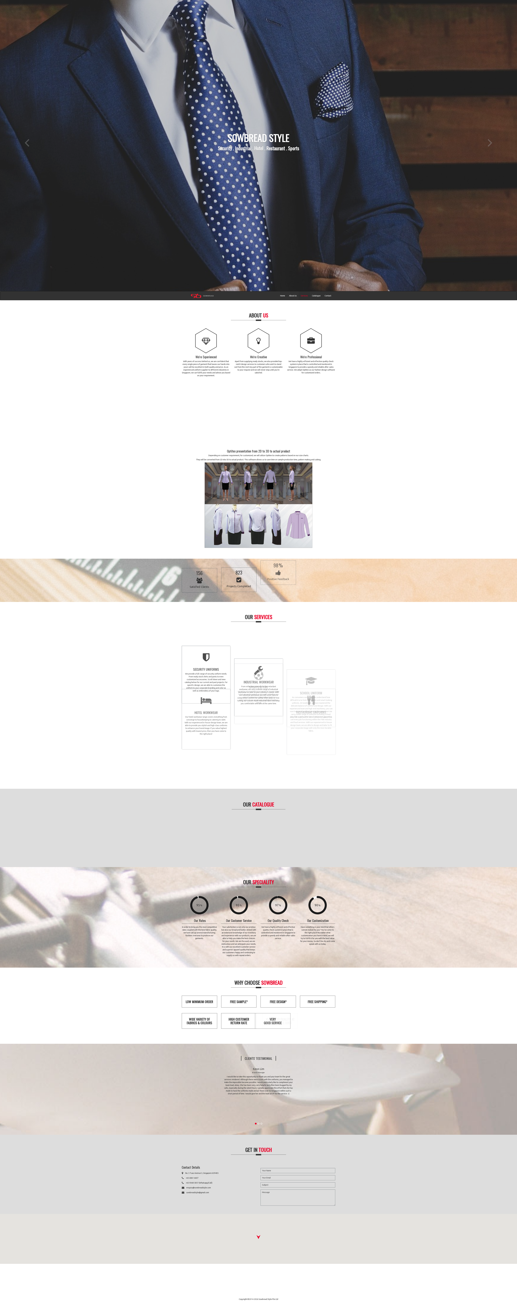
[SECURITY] (197, 837)
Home (282, 296)
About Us (293, 296)
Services (304, 296)
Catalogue (316, 296)
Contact (328, 296)
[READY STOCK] (320, 837)
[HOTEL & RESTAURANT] (279, 837)
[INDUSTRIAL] (238, 837)
